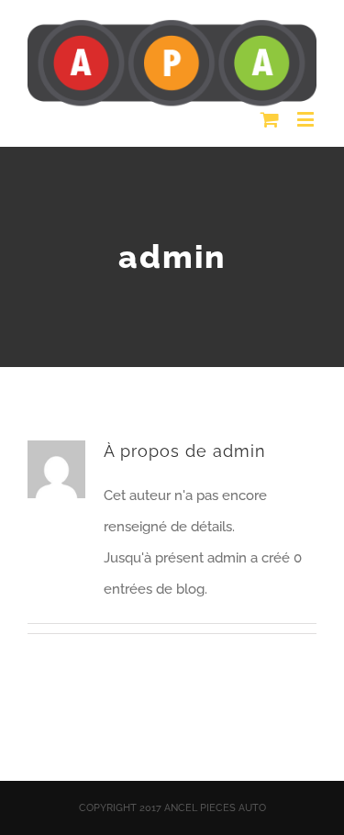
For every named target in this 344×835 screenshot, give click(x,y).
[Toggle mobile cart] (270, 118)
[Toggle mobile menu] (306, 118)
